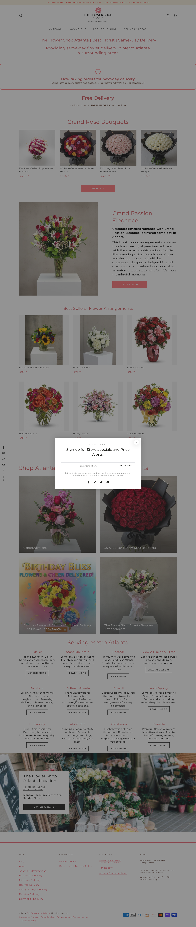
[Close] (136, 442)
